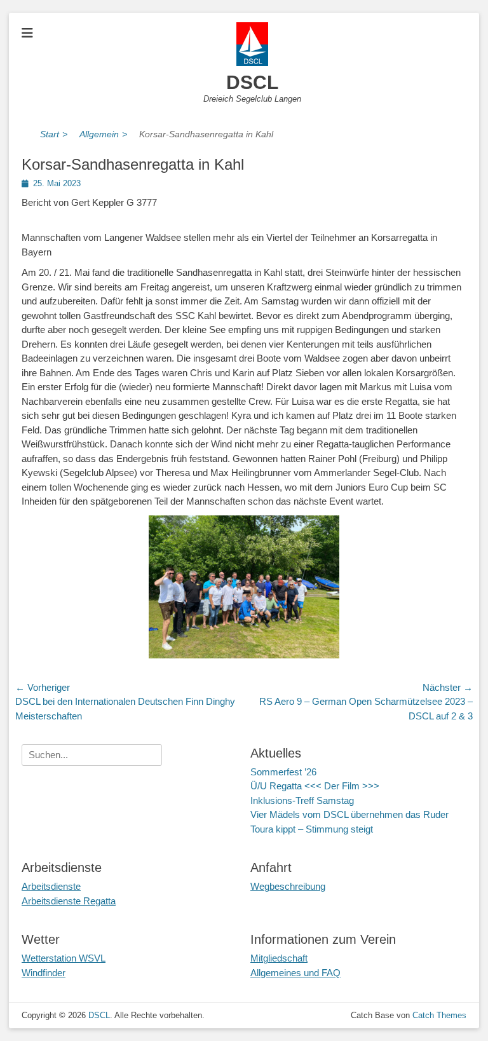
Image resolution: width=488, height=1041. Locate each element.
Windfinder (43, 972)
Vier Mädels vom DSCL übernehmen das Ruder (349, 814)
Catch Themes (439, 1015)
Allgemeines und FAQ (295, 972)
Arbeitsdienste (51, 886)
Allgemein (103, 134)
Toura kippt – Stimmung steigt (311, 829)
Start (53, 134)
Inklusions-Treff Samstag (302, 800)
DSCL (252, 82)
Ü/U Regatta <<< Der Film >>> (314, 785)
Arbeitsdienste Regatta (69, 900)
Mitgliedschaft (279, 958)
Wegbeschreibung (287, 886)
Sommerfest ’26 (283, 771)
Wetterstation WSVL (63, 958)
